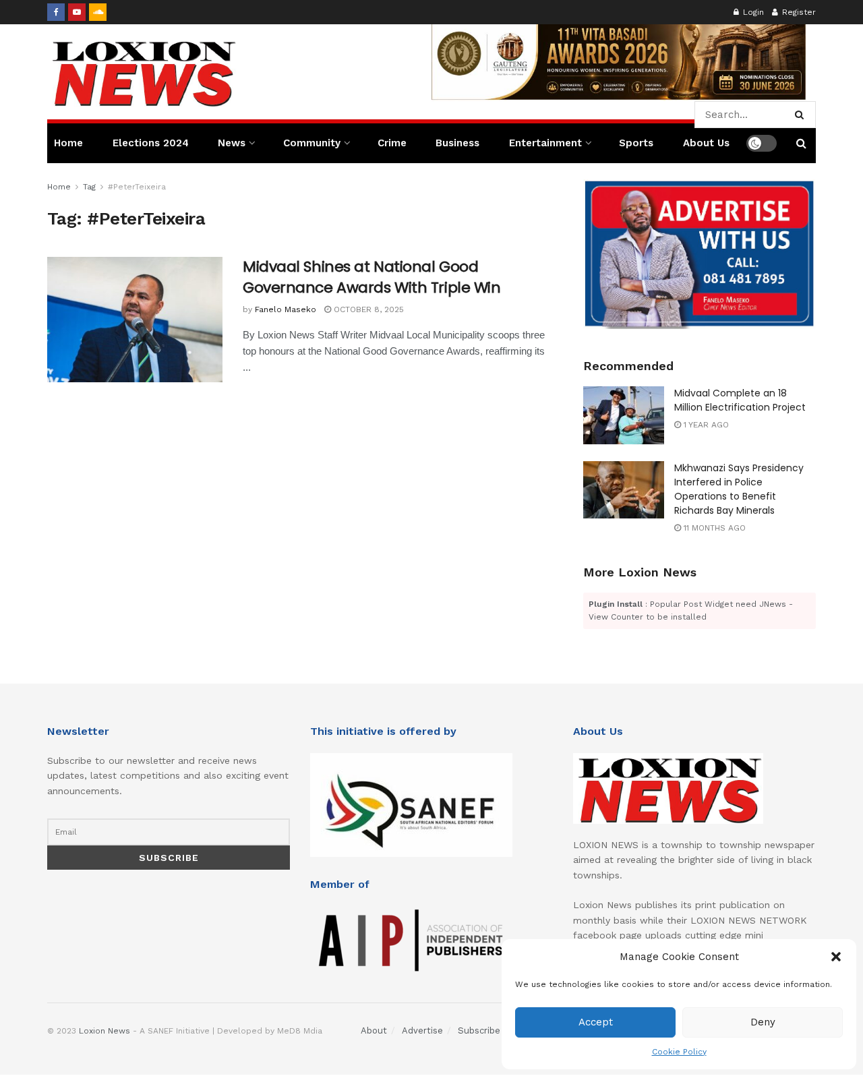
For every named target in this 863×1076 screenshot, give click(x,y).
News (231, 143)
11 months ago (713, 528)
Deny (762, 1022)
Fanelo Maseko (285, 309)
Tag (89, 186)
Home (68, 143)
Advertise (422, 1030)
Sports (636, 143)
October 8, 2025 (367, 309)
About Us (706, 143)
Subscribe (479, 1030)
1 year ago (705, 424)
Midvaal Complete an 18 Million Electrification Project (740, 400)
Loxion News (104, 1031)
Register (797, 12)
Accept (595, 1022)
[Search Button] (802, 114)
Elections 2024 (151, 143)
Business (457, 143)
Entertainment (545, 143)
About (374, 1030)
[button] (836, 956)
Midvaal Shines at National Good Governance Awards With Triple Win (371, 277)
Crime (392, 143)
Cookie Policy (679, 1051)
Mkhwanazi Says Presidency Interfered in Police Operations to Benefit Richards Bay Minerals (739, 489)
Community (311, 143)
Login (752, 12)
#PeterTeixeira (137, 186)
